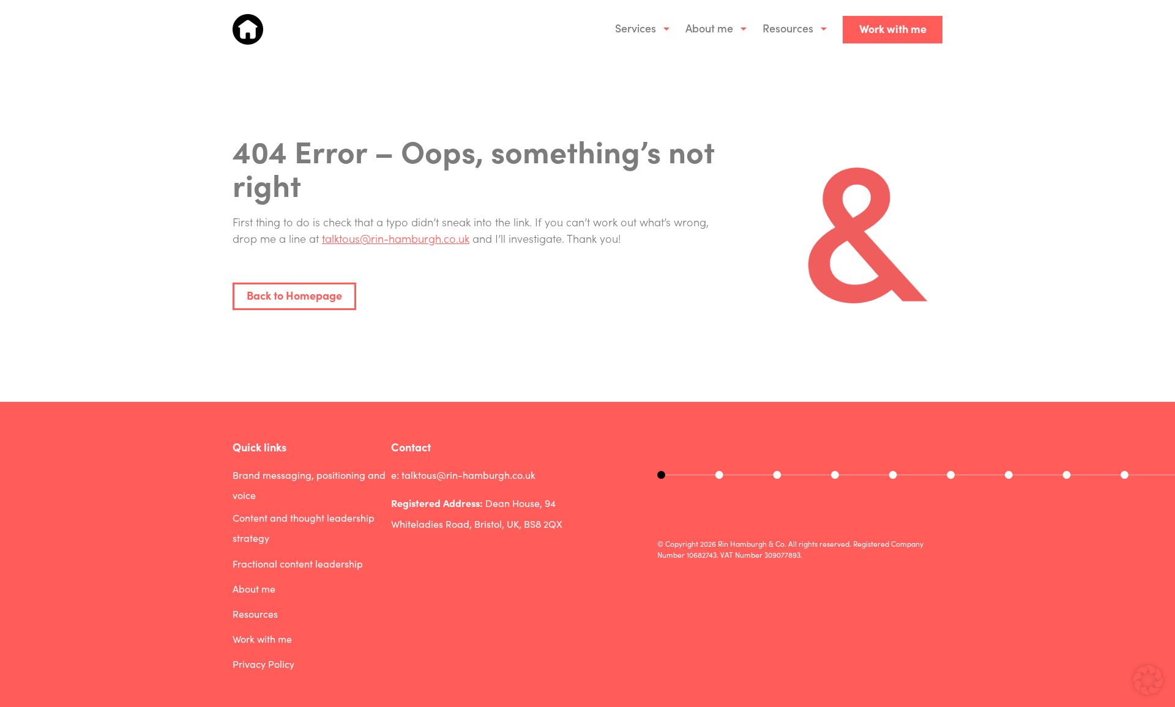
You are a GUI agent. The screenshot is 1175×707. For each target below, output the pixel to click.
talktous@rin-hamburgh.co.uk (395, 238)
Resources (788, 27)
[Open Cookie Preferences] (1148, 690)
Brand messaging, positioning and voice (309, 485)
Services (635, 27)
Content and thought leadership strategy (304, 528)
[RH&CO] (248, 29)
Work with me (893, 28)
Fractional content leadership (298, 563)
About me (709, 27)
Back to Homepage (294, 295)
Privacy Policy (263, 663)
